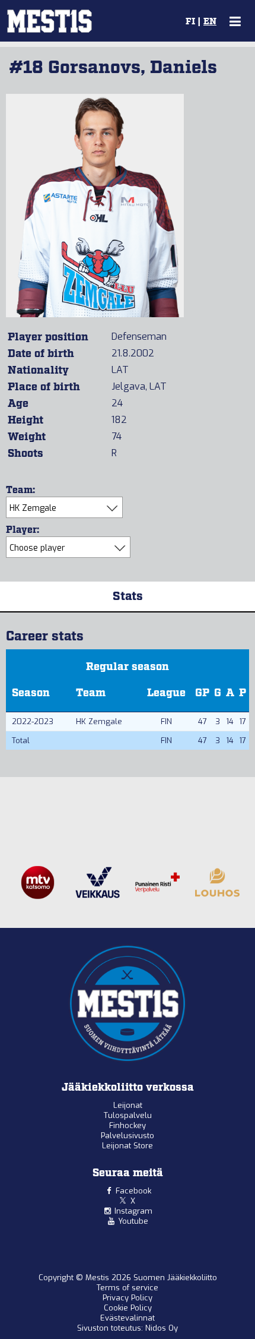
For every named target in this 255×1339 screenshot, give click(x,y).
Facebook (133, 1191)
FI (190, 22)
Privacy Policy (127, 1298)
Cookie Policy (128, 1308)
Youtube (133, 1221)
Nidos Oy (161, 1328)
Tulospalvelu (128, 1115)
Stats (128, 596)
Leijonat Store (127, 1146)
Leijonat (127, 1105)
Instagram (133, 1211)
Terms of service (127, 1288)
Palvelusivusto (127, 1135)
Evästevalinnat (127, 1318)
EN (209, 22)
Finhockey (127, 1125)
